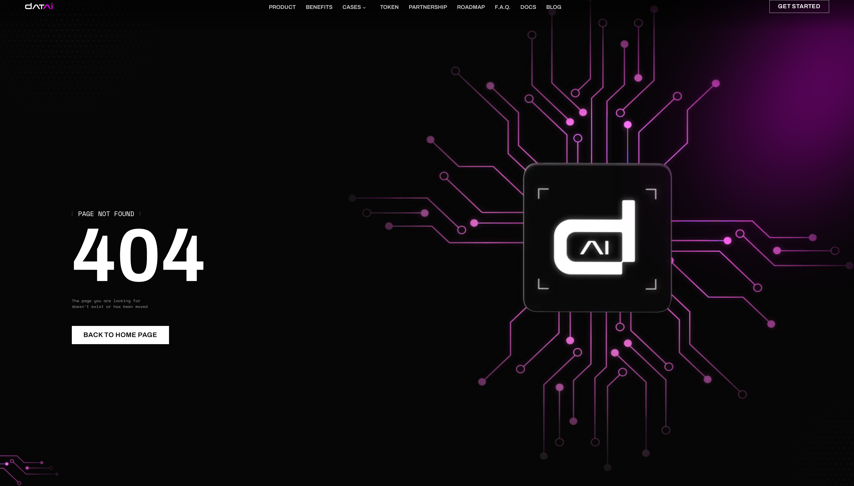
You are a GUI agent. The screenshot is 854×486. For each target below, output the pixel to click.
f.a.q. (502, 7)
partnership (428, 7)
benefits (319, 7)
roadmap (471, 7)
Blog (553, 7)
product (282, 7)
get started (799, 6)
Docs (528, 7)
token (389, 7)
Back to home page (120, 334)
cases (351, 7)
